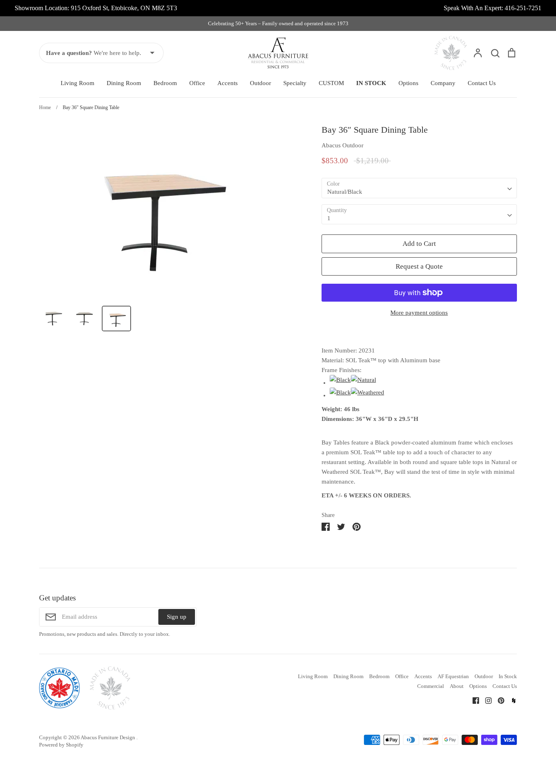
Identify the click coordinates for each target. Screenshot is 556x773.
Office (197, 83)
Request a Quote (419, 266)
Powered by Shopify (61, 745)
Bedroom (165, 83)
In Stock (508, 676)
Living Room (77, 83)
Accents (227, 83)
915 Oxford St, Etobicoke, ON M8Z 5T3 (124, 7)
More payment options (419, 312)
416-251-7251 (523, 7)
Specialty (294, 83)
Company (443, 83)
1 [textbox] (329, 218)
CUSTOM (331, 83)
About (457, 686)
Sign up (176, 616)
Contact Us (482, 83)
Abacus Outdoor (342, 145)
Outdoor (260, 83)
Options (408, 83)
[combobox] (419, 188)
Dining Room (124, 83)
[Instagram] (485, 699)
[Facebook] (472, 699)
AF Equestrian (453, 676)
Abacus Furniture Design (108, 737)
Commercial (430, 686)
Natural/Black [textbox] (344, 191)
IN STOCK (371, 83)
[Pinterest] (498, 699)
